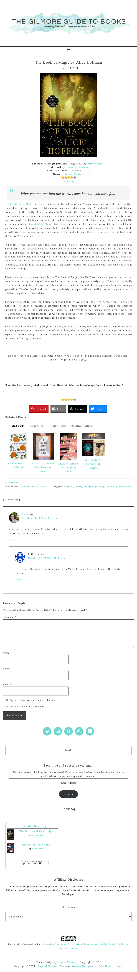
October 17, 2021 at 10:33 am (46, 558)
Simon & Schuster (77, 167)
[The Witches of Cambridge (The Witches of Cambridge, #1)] (10, 839)
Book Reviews (28, 486)
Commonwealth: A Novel (18, 465)
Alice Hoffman (96, 163)
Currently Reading (32, 826)
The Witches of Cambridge (36, 831)
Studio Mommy (67, 962)
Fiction (68, 174)
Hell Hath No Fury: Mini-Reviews (93, 463)
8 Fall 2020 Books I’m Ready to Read (43, 467)
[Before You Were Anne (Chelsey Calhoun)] (10, 852)
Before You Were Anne (36, 844)
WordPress (106, 966)
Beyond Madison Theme (52, 966)
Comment (9, 617)
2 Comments (12, 482)
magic (102, 486)
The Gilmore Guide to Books (68, 23)
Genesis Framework (84, 966)
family (78, 486)
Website (7, 684)
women (128, 486)
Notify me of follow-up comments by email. (32, 700)
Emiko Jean (37, 849)
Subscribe (68, 794)
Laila (25, 514)
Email (7, 668)
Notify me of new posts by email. (26, 706)
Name (7, 653)
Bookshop (69, 181)
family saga (91, 486)
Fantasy (79, 174)
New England (115, 486)
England (68, 486)
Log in (119, 966)
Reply (12, 540)
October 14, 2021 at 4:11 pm (40, 518)
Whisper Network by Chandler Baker (68, 467)
